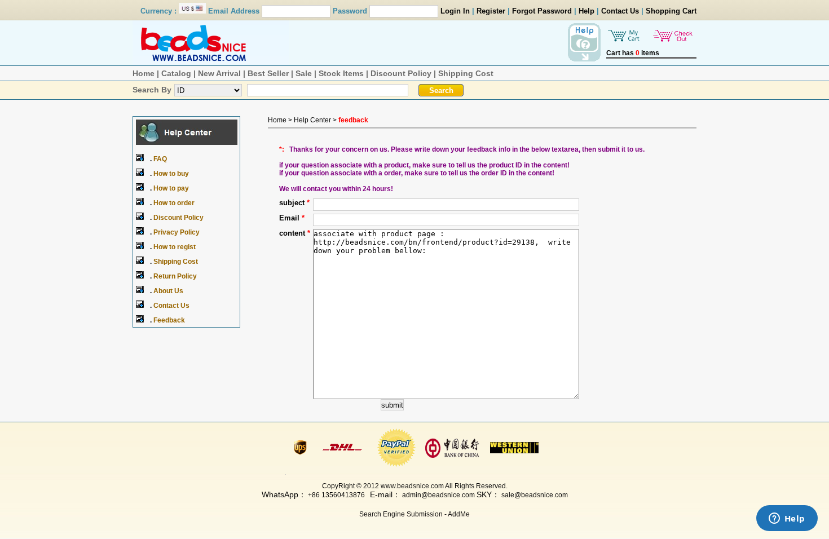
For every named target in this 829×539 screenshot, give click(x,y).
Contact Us (620, 11)
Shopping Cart (671, 11)
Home (144, 73)
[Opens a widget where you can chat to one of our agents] (787, 519)
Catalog (176, 73)
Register (491, 11)
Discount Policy (401, 73)
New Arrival (219, 73)
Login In (455, 11)
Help (586, 11)
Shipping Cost (465, 73)
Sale (304, 73)
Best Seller (268, 73)
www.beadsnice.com (412, 486)
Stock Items (341, 73)
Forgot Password (542, 11)
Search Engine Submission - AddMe (414, 514)
